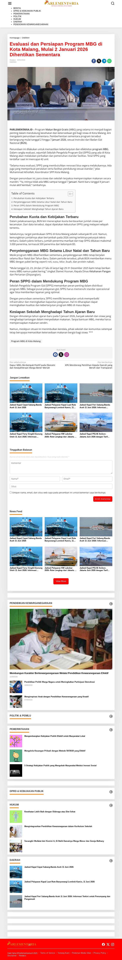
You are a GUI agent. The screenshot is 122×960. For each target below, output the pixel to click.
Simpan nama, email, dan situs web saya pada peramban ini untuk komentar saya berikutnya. (59, 492)
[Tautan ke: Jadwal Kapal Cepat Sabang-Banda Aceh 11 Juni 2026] (16, 871)
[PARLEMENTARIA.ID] (62, 3)
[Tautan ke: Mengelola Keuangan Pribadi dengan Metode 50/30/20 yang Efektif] (16, 755)
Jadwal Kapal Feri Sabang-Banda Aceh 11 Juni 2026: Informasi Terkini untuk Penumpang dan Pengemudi (95, 406)
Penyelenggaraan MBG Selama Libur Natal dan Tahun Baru (43, 202)
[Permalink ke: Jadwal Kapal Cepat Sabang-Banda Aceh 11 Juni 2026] (26, 393)
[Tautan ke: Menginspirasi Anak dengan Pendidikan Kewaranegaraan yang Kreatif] (16, 701)
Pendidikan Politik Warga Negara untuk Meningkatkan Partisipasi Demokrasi (59, 682)
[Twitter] (61, 354)
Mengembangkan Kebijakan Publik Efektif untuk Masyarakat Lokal (54, 736)
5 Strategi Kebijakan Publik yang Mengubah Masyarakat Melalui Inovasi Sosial (60, 765)
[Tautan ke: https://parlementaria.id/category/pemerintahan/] (111, 730)
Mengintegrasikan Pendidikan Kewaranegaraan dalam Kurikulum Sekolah (58, 826)
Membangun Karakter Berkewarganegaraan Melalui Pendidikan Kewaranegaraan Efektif (59, 673)
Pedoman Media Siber (81, 953)
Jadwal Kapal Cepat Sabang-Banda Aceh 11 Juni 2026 (26, 406)
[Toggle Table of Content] (69, 193)
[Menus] (9, 3)
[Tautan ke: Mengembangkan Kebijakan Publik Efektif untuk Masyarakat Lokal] (16, 740)
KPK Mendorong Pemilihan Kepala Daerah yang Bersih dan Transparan (88, 365)
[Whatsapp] (109, 61)
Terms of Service (47, 953)
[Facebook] (55, 354)
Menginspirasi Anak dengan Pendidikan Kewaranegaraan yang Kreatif (56, 697)
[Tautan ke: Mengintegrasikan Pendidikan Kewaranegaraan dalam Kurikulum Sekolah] (16, 831)
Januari (73, 181)
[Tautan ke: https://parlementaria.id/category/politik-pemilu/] (111, 716)
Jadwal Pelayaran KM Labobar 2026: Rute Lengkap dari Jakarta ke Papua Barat (61, 435)
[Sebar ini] (94, 61)
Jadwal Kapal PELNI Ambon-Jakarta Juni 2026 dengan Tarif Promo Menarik (94, 435)
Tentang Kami (63, 953)
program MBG (100, 149)
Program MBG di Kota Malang (26, 341)
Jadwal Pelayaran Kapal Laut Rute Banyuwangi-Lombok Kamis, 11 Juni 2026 (60, 406)
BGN (23, 143)
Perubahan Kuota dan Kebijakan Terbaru (34, 198)
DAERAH (13, 62)
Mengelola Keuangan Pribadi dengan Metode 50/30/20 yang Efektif (54, 751)
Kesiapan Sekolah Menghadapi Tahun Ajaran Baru (39, 209)
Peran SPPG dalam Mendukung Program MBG (36, 205)
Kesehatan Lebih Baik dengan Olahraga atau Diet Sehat (49, 812)
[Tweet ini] (99, 61)
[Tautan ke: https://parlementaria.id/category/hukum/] (111, 805)
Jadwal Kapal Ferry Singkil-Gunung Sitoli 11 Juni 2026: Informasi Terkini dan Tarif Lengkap (26, 435)
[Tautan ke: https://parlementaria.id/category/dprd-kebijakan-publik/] (111, 792)
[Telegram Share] (104, 61)
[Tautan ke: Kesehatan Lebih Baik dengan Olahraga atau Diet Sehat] (16, 816)
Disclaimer (12, 956)
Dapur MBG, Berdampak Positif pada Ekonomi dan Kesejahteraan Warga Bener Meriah (32, 365)
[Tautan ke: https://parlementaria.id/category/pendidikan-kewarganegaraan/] (111, 604)
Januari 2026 (59, 139)
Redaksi (22, 956)
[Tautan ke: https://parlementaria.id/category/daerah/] (111, 860)
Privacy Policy (100, 953)
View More (61, 581)
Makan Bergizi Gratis (57, 129)
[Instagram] (66, 354)
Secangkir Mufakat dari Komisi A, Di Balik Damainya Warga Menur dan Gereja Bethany (64, 841)
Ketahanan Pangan (100, 271)
